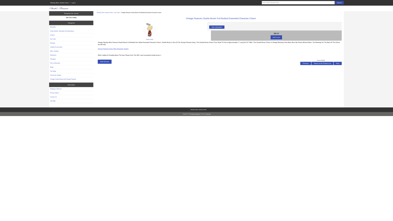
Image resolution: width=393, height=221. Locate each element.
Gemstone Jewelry (55, 75)
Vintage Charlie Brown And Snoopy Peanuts (63, 79)
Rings (52, 67)
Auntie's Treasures (195, 113)
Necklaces (53, 55)
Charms (52, 35)
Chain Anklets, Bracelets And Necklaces (62, 31)
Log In (74, 3)
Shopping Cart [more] (71, 13)
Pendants (53, 59)
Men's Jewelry (54, 51)
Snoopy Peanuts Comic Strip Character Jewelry (113, 49)
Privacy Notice (54, 93)
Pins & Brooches (55, 63)
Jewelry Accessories (56, 47)
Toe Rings (53, 71)
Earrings (52, 43)
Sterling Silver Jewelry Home (59, 3)
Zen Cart (208, 113)
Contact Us (53, 97)
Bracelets (53, 27)
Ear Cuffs (117, 12)
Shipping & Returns (56, 89)
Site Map (52, 101)
